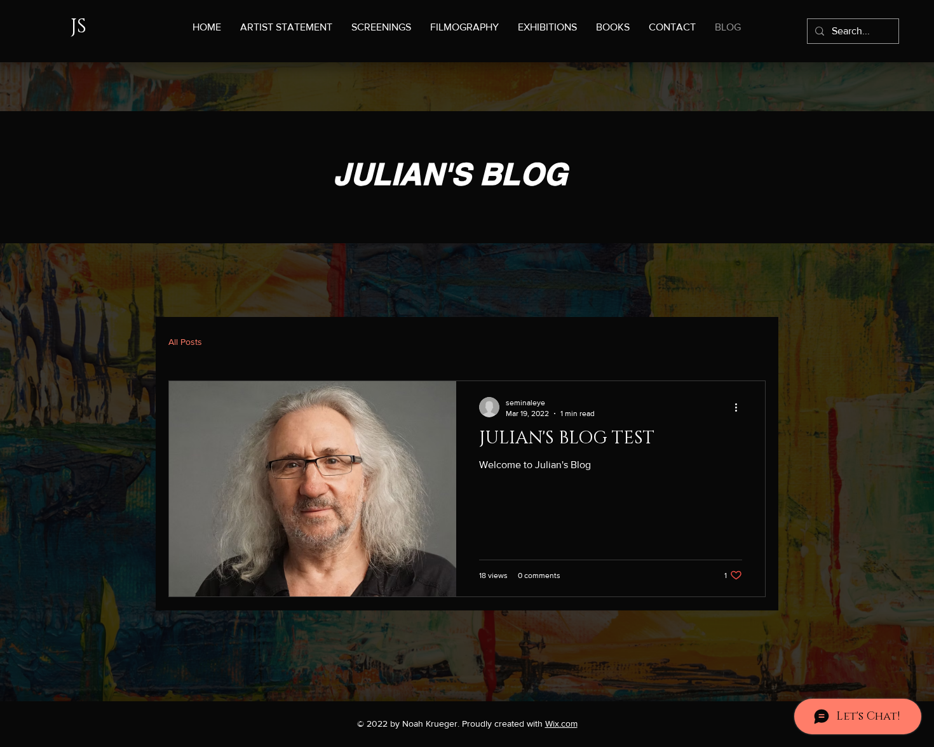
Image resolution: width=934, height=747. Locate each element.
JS (78, 26)
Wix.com (561, 723)
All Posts (185, 342)
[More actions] (740, 407)
